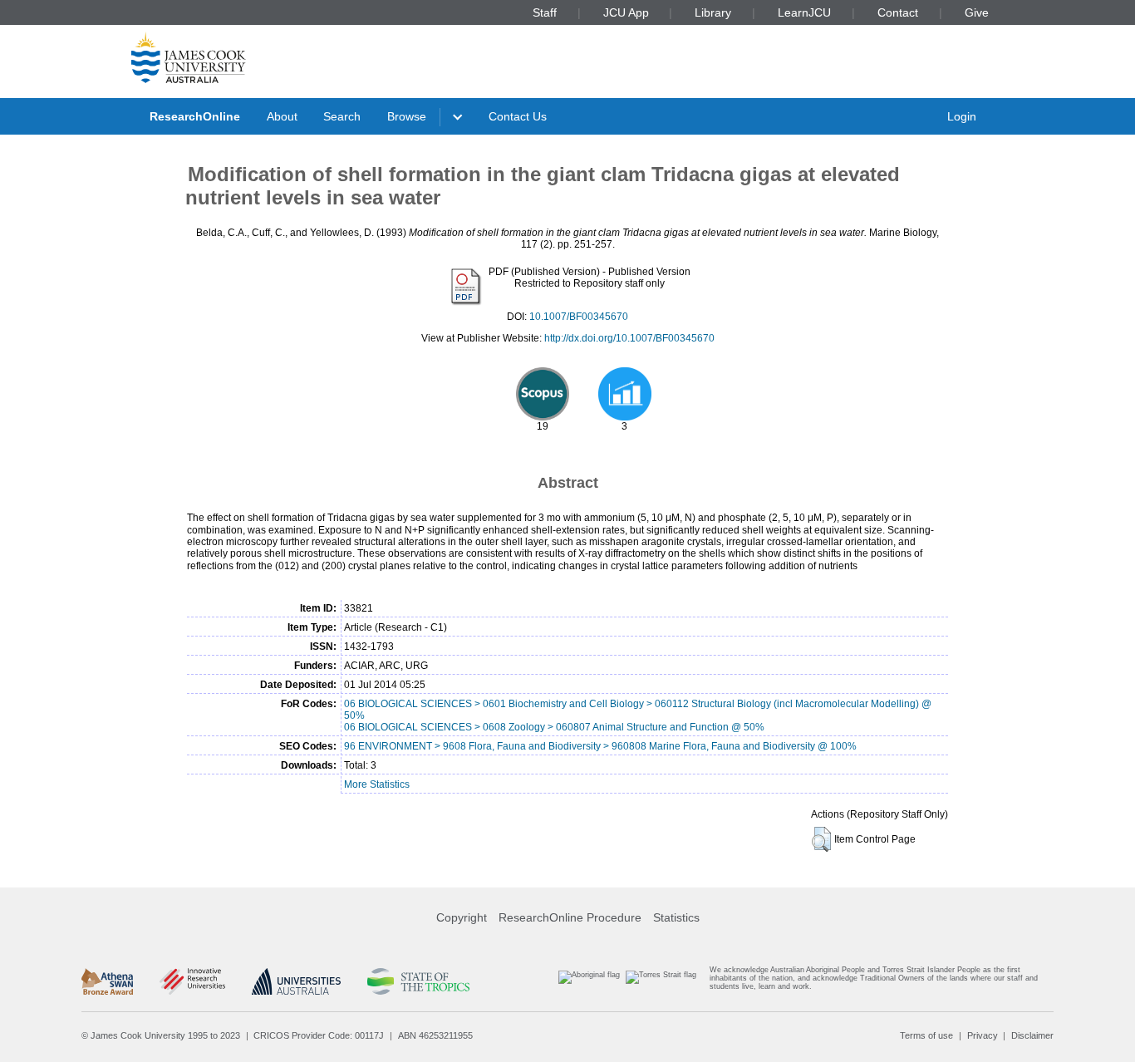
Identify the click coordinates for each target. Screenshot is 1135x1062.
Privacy (982, 1035)
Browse (406, 116)
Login (961, 116)
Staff (545, 12)
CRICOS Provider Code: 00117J (318, 1035)
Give (977, 12)
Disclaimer (1032, 1035)
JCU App (626, 12)
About (282, 116)
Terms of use (926, 1035)
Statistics (676, 917)
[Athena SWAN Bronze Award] (107, 981)
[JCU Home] (188, 57)
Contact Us (518, 116)
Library (713, 12)
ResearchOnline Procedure (570, 917)
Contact (897, 12)
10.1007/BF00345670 (578, 316)
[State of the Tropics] (418, 981)
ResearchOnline (195, 116)
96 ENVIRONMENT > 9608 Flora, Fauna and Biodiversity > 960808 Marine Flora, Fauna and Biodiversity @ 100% (600, 746)
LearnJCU (804, 12)
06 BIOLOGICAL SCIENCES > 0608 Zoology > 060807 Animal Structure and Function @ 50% (554, 727)
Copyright (461, 917)
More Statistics (377, 784)
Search (342, 116)
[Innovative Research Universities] (192, 981)
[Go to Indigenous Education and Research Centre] (589, 982)
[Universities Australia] (296, 981)
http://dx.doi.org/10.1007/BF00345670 (629, 338)
